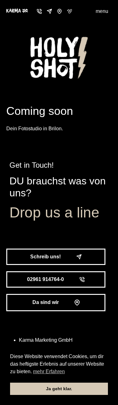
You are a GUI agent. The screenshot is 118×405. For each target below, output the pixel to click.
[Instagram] (80, 11)
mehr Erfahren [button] (49, 371)
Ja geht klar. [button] (59, 388)
